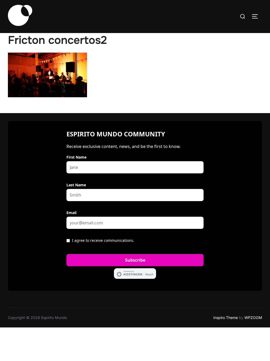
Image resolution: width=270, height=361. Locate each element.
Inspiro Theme (225, 317)
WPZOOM (253, 317)
